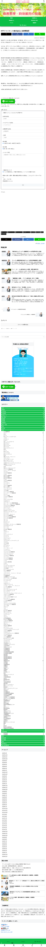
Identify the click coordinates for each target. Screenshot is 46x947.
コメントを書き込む (23, 324)
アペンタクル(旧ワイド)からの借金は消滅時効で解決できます (16, 864)
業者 (42, 232)
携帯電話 (38, 232)
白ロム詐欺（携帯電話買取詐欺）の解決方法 (12, 866)
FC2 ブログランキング (6, 932)
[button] (44, 337)
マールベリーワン (19, 232)
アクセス (23, 941)
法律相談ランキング (5, 930)
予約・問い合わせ (37, 941)
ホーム (8, 941)
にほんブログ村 (4, 926)
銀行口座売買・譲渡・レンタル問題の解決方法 (13, 869)
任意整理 (33, 232)
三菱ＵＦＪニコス (27, 232)
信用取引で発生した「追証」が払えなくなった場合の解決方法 (16, 867)
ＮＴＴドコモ (4, 232)
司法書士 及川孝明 (23, 349)
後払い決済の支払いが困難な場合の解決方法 (12, 871)
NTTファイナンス (11, 232)
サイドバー (34, 943)
